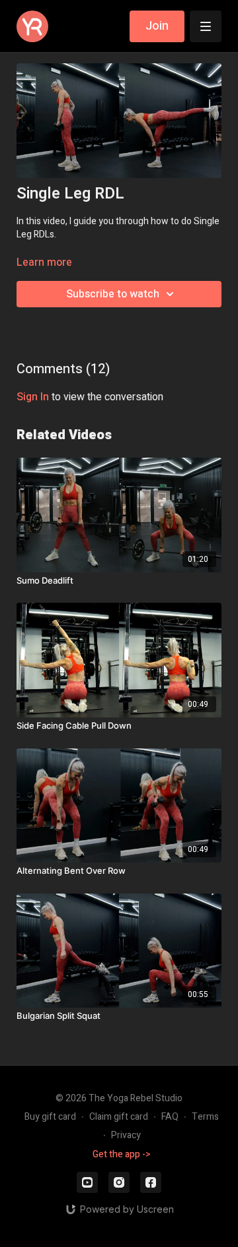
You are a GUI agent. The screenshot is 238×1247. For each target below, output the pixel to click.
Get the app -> (122, 1154)
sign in (33, 397)
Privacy (126, 1135)
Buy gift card (50, 1117)
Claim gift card (118, 1117)
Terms (205, 1117)
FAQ (169, 1117)
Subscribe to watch (112, 294)
